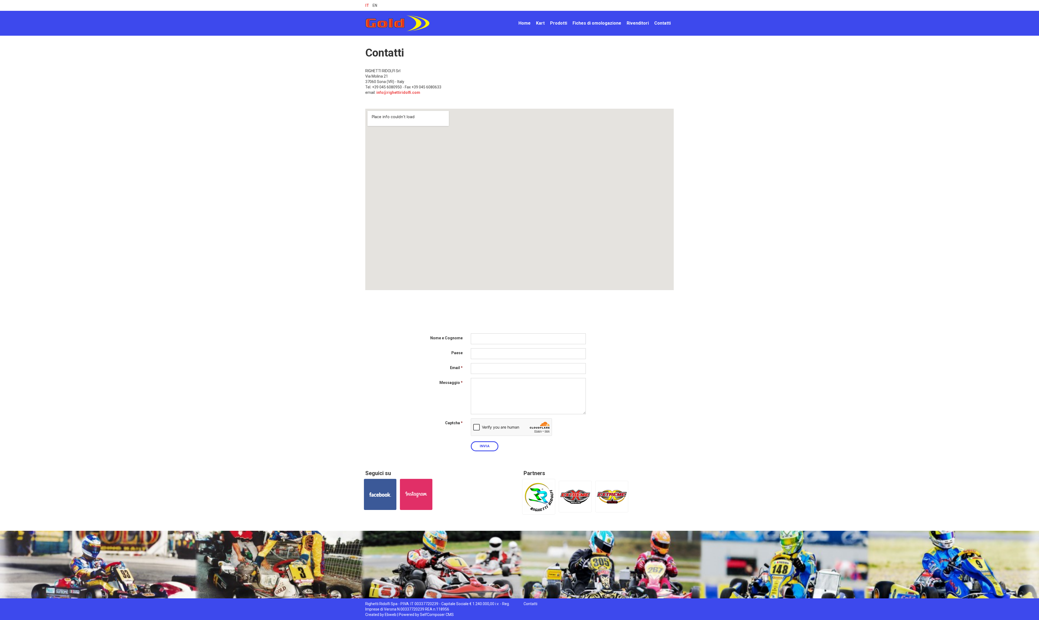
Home (524, 23)
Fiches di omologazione (597, 23)
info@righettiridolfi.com (398, 92)
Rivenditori (638, 23)
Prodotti (558, 23)
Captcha (452, 423)
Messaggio (449, 382)
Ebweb (390, 614)
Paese (457, 353)
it (367, 5)
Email (455, 368)
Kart (540, 23)
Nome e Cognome (446, 338)
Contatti (662, 23)
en (375, 5)
